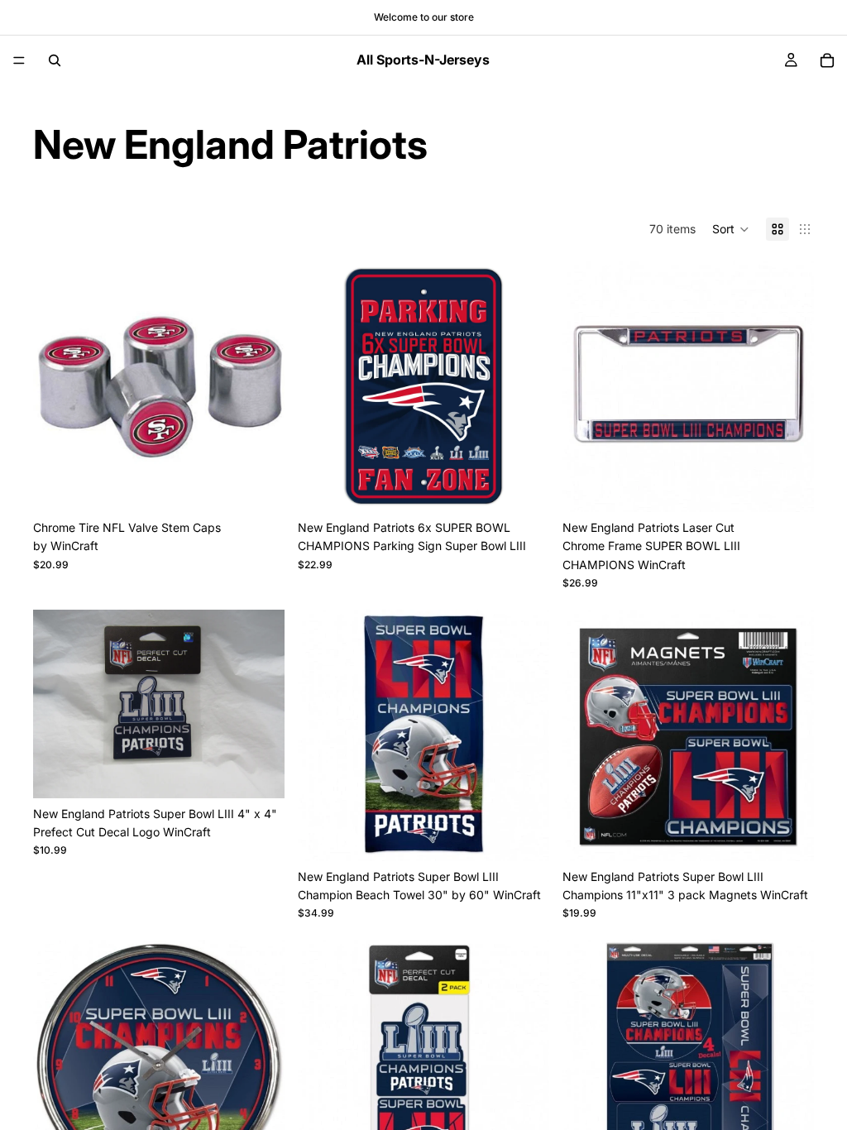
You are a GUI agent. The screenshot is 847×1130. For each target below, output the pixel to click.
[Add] (523, 486)
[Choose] (259, 486)
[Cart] (827, 60)
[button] (730, 229)
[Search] (54, 60)
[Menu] (19, 60)
